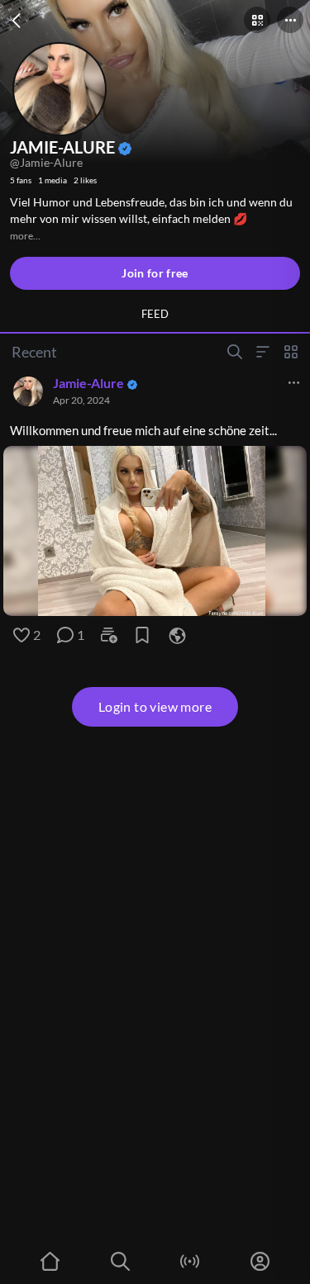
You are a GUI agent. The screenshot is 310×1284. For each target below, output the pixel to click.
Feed (155, 313)
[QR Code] (257, 20)
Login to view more (155, 706)
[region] (155, 531)
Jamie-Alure (88, 383)
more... (25, 236)
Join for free (155, 273)
